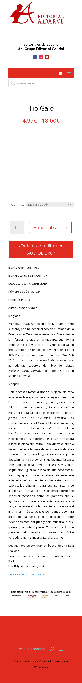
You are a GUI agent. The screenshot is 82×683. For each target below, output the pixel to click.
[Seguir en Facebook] (35, 57)
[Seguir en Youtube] (47, 57)
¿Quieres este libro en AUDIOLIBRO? (41, 249)
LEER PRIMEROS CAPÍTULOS (26, 574)
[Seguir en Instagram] (41, 57)
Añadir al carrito (50, 227)
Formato (17, 205)
